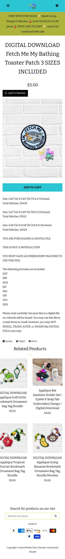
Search (32, 524)
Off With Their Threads (35, 547)
